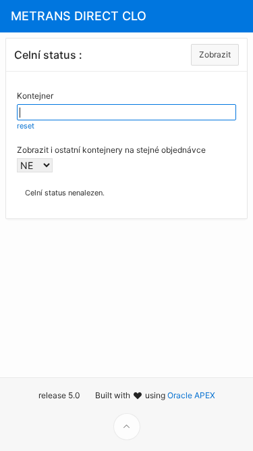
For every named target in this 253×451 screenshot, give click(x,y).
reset (25, 125)
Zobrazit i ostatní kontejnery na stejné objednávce (111, 150)
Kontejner (35, 96)
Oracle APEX (191, 395)
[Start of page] (126, 426)
